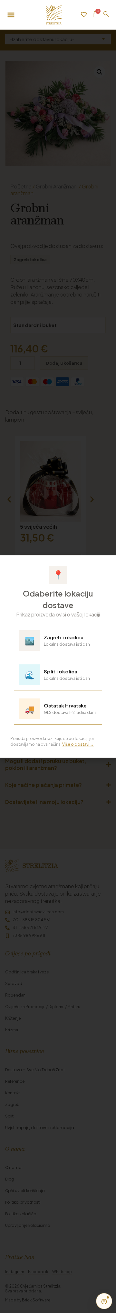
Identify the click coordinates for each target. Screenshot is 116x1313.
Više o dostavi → (78, 744)
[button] (107, 564)
